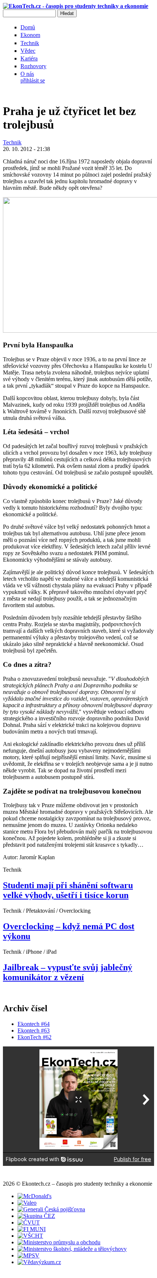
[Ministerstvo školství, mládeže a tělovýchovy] (72, 1249)
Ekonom (30, 35)
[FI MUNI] (32, 1229)
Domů (27, 27)
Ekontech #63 (34, 1030)
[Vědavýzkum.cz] (39, 1262)
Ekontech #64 (34, 1024)
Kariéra (29, 58)
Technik (29, 43)
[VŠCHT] (30, 1236)
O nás (27, 74)
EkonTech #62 (34, 1037)
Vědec (27, 51)
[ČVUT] (29, 1222)
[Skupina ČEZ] (36, 1216)
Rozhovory (33, 66)
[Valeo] (27, 1203)
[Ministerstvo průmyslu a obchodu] (59, 1242)
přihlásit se (32, 80)
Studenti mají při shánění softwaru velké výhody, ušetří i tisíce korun (68, 890)
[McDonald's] (34, 1196)
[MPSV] (28, 1255)
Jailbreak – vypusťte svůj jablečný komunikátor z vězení (67, 972)
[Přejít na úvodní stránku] (75, 6)
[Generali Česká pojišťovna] (51, 1209)
